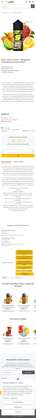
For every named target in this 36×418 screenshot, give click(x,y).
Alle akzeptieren (18, 402)
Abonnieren (28, 372)
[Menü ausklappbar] (2, 1)
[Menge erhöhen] (33, 150)
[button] (26, 1)
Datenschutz (14, 398)
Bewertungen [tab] (18, 161)
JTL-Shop (21, 416)
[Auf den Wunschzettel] (31, 22)
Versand (15, 119)
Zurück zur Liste (6, 12)
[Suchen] (33, 6)
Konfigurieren (18, 407)
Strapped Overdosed (13, 70)
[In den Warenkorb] (2, 18)
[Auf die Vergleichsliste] (27, 22)
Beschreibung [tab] (6, 161)
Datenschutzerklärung (11, 365)
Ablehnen (18, 412)
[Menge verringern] (3, 150)
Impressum (6, 398)
